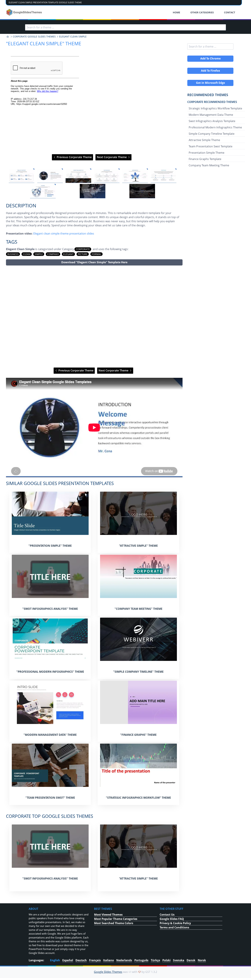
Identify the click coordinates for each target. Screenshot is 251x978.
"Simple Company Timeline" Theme (138, 672)
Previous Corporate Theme (74, 157)
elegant (68, 254)
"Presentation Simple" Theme (50, 546)
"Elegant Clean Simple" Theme (43, 43)
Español (67, 960)
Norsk (202, 960)
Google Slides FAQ (172, 919)
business (13, 254)
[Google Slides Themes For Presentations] (7, 36)
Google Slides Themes (108, 972)
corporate (83, 249)
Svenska (178, 960)
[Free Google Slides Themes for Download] (24, 12)
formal (96, 254)
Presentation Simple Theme (206, 153)
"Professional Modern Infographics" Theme (50, 672)
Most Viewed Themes (108, 914)
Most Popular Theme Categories (115, 919)
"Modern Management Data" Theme (50, 735)
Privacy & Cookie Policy (175, 923)
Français (95, 960)
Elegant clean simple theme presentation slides (63, 233)
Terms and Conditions (174, 927)
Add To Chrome (210, 58)
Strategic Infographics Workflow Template (215, 108)
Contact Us (167, 914)
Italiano (108, 960)
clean (26, 254)
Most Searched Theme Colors (113, 923)
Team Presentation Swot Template (210, 146)
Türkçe (155, 960)
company (53, 254)
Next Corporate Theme (112, 157)
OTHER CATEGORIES (202, 12)
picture (82, 254)
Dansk (191, 960)
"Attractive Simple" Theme (138, 546)
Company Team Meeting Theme (209, 165)
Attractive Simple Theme (204, 140)
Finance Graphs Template (205, 159)
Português (141, 960)
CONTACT (229, 12)
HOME (176, 12)
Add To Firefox (210, 70)
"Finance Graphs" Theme (138, 735)
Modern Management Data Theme (211, 115)
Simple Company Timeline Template (211, 134)
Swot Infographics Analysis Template (212, 121)
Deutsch (81, 960)
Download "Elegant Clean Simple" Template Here (94, 262)
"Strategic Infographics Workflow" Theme (138, 798)
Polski (166, 960)
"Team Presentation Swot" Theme (50, 798)
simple (39, 254)
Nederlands (124, 960)
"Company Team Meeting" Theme (138, 609)
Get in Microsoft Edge (210, 83)
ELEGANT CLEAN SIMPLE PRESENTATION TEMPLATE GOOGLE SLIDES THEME (45, 2)
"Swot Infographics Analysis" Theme (50, 609)
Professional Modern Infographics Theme (215, 127)
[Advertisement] (94, 316)
